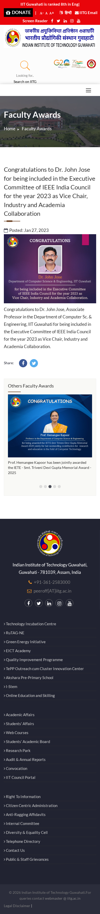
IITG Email (88, 12)
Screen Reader (35, 20)
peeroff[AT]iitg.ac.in (52, 591)
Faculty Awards (37, 128)
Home (9, 128)
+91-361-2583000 (52, 582)
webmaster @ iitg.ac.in (63, 898)
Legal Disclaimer (17, 906)
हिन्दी (68, 12)
